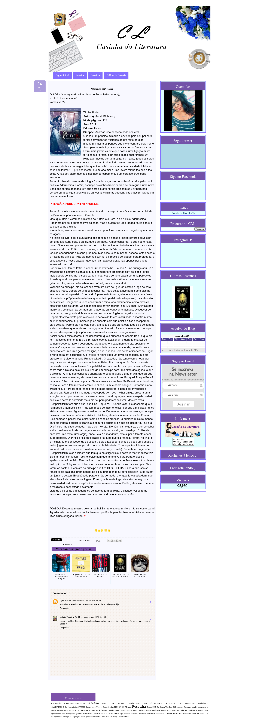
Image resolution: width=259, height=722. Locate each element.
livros (168, 713)
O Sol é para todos (70, 707)
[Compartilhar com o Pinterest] (120, 540)
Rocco (149, 707)
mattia (188, 714)
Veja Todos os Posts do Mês (183, 350)
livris (148, 714)
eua (63, 714)
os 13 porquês (75, 717)
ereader (58, 714)
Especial (131, 703)
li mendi (127, 714)
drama (151, 710)
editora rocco (203, 710)
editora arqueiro (173, 710)
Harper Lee (139, 703)
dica (141, 710)
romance (97, 717)
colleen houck (120, 710)
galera (72, 714)
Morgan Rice (190, 703)
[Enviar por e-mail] (108, 540)
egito (53, 714)
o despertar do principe (60, 717)
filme (68, 714)
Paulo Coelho (108, 707)
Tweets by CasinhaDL (183, 213)
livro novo (160, 714)
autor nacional (81, 710)
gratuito (79, 714)
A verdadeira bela (58, 703)
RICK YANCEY (120, 707)
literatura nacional (138, 714)
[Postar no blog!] (111, 540)
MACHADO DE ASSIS (162, 703)
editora (163, 710)
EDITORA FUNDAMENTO (117, 703)
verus (121, 717)
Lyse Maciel (65, 600)
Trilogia (187, 707)
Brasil (88, 703)
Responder (64, 608)
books (104, 710)
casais (111, 710)
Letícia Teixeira (85, 541)
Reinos (128, 707)
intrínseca (94, 713)
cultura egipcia (133, 710)
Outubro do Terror (94, 707)
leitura (116, 713)
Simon (162, 707)
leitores (109, 713)
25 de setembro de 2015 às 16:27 (92, 617)
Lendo (150, 703)
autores (92, 710)
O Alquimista (201, 703)
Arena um (81, 703)
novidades (204, 714)
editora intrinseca (189, 710)
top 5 (117, 717)
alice (59, 710)
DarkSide (95, 703)
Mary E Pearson (177, 703)
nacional (195, 713)
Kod (145, 703)
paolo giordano (87, 717)
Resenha (67, 544)
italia (103, 714)
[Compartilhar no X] (114, 540)
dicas (145, 710)
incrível (86, 714)
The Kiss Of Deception (174, 707)
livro (153, 713)
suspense (105, 717)
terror (112, 717)
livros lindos (179, 713)
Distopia (103, 703)
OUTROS (81, 707)
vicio (126, 717)
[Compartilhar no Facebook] (117, 540)
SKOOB (155, 707)
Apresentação (71, 703)
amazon (64, 710)
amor (71, 710)
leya (121, 714)
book (98, 710)
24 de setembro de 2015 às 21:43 (86, 600)
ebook (157, 710)
